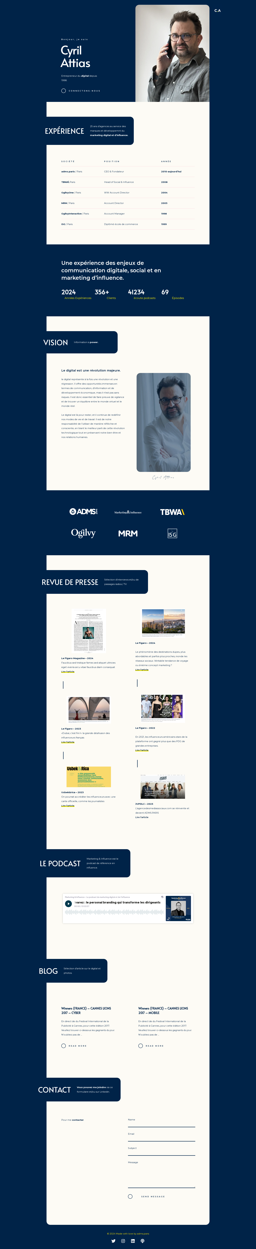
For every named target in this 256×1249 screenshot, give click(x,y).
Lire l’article (67, 671)
